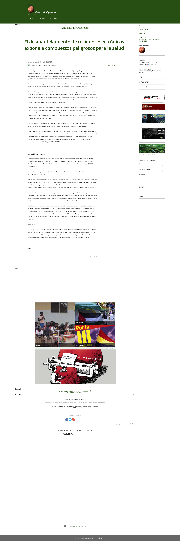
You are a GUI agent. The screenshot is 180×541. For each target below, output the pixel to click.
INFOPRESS (143, 37)
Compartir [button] (112, 65)
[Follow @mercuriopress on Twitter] (70, 419)
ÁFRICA (38, 345)
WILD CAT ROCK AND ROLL (149, 39)
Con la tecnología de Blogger (76, 526)
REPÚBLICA (79, 345)
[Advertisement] (71, 282)
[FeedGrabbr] (75, 348)
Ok (104, 538)
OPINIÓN (85, 28)
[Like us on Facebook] (66, 419)
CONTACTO (143, 41)
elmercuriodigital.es (45, 12)
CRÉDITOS (70, 393)
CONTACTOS (78, 393)
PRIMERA (30, 18)
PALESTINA (79, 322)
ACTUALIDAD (67, 28)
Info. (100, 538)
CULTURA (42, 18)
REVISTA (77, 28)
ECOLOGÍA (53, 18)
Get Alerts (132, 423)
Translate (153, 64)
